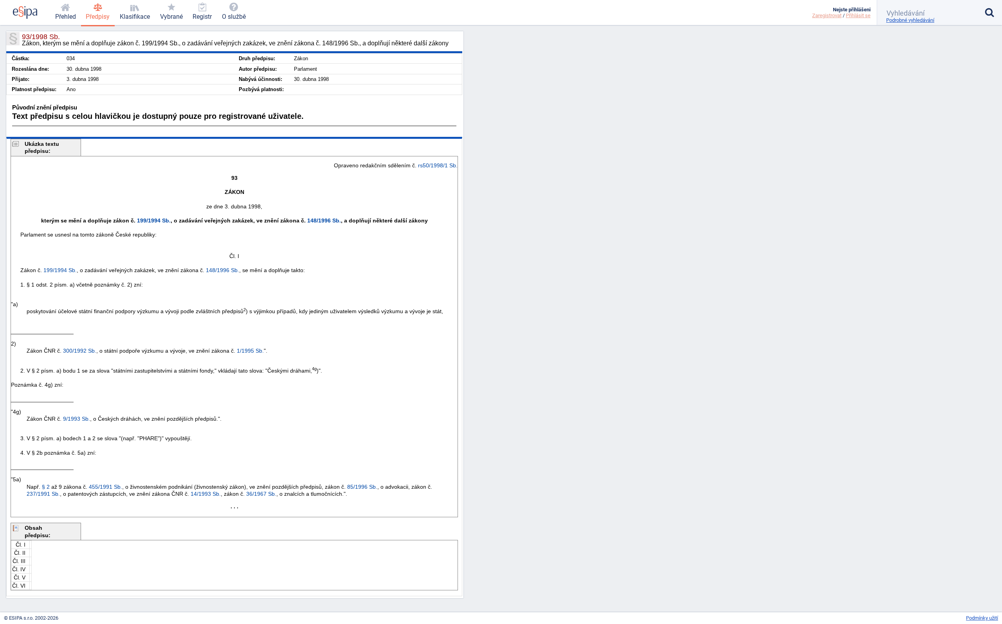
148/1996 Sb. (324, 220)
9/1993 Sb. (76, 419)
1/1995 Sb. (250, 351)
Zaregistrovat (827, 15)
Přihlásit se (858, 15)
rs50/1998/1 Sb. (438, 165)
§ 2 (46, 487)
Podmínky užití (982, 618)
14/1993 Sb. (206, 494)
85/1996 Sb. (362, 487)
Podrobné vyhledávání (910, 20)
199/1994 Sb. (154, 220)
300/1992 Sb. (79, 351)
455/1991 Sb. (105, 487)
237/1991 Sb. (43, 494)
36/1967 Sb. (261, 494)
